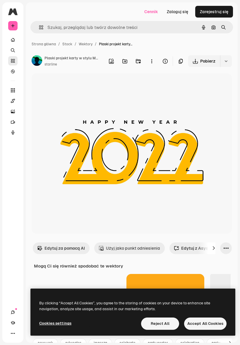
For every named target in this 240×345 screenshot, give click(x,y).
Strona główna (44, 44)
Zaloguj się (177, 11)
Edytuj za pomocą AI (64, 248)
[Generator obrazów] (13, 111)
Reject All (160, 323)
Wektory (85, 44)
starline (50, 64)
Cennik (151, 11)
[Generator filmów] (13, 122)
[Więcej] (13, 333)
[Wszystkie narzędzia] (13, 90)
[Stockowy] (13, 60)
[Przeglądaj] (13, 71)
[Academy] (13, 322)
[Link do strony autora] (37, 61)
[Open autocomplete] (39, 27)
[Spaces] (13, 101)
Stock (67, 44)
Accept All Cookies (205, 323)
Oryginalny (72, 84)
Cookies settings (55, 323)
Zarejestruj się (214, 11)
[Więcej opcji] (151, 61)
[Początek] (13, 39)
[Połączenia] (13, 312)
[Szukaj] (13, 50)
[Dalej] (213, 248)
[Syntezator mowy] (13, 132)
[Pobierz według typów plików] (226, 61)
